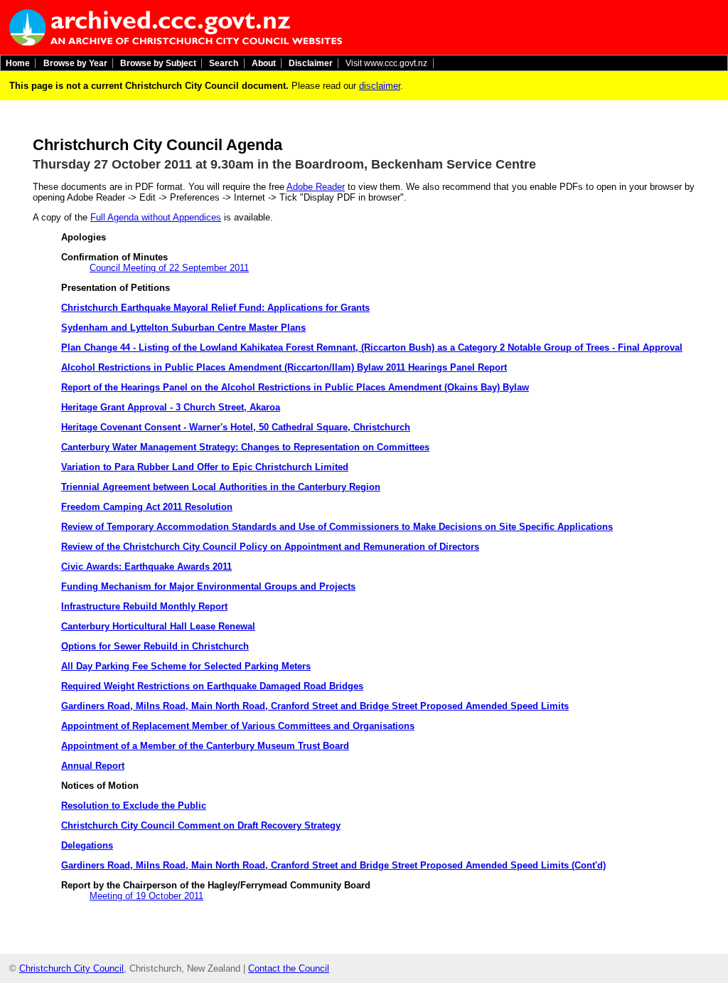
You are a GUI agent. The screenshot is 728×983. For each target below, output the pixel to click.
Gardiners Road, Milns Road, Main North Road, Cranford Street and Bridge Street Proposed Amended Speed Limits (315, 706)
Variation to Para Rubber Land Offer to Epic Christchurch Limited (204, 467)
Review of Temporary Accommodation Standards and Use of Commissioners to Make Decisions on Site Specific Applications (337, 526)
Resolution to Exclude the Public (133, 805)
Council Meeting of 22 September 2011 (169, 267)
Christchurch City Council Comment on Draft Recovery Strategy (201, 825)
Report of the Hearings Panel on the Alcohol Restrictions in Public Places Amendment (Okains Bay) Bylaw (295, 387)
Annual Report (92, 765)
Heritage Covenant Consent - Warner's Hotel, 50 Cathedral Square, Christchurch (235, 427)
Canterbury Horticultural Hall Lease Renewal (158, 626)
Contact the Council (288, 968)
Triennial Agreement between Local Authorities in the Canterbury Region (220, 487)
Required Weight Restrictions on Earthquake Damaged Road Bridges (212, 686)
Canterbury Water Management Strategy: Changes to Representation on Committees (245, 447)
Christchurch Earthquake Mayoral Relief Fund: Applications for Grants (215, 307)
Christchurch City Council (71, 968)
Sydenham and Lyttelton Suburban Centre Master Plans (183, 327)
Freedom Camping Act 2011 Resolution (146, 506)
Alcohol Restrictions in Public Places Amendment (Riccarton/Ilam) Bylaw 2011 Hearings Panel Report (284, 367)
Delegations (87, 845)
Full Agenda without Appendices (155, 217)
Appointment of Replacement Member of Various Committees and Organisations (237, 726)
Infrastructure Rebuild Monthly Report (144, 606)
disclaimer (379, 85)
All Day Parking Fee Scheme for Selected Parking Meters (186, 666)
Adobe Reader (316, 186)
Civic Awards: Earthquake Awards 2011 (146, 566)
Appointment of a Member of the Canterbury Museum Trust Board (205, 745)
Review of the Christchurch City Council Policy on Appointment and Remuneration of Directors (270, 546)
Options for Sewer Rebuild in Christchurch (155, 646)
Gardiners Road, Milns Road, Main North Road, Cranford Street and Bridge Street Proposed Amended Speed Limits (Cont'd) (333, 865)
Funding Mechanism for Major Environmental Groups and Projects (208, 586)
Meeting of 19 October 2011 (146, 896)
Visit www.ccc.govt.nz (386, 63)
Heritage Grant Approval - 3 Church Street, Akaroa (170, 407)
